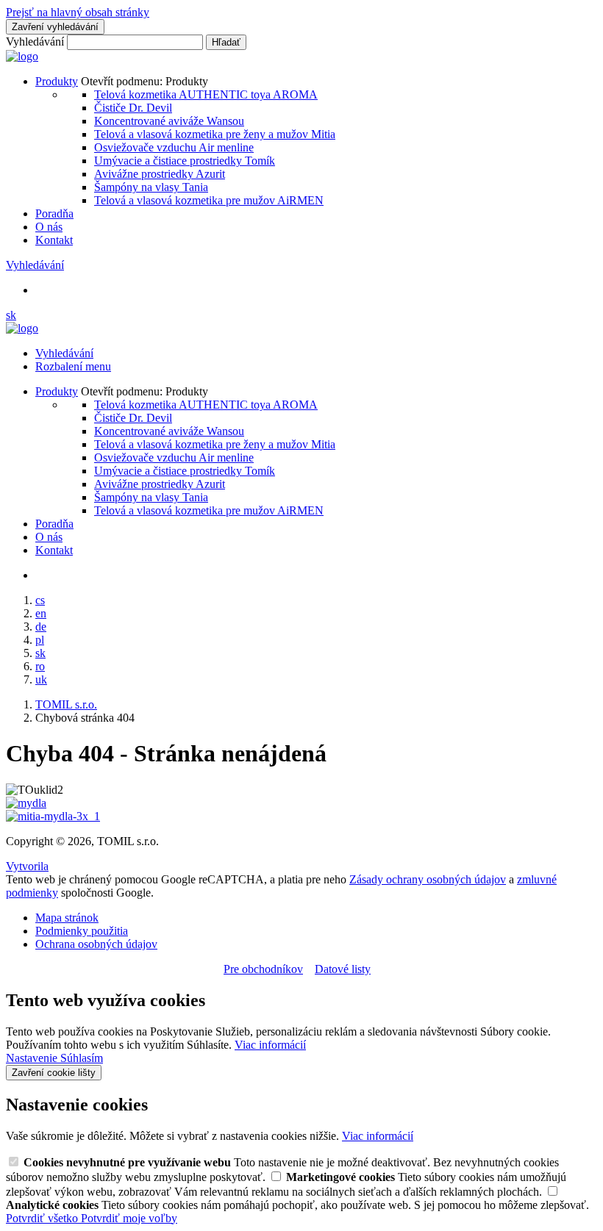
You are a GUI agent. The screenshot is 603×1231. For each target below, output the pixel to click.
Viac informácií (270, 1044)
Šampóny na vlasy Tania (151, 187)
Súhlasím (81, 1058)
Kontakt (54, 240)
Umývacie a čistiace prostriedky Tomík (184, 160)
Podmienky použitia (81, 931)
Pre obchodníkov (263, 969)
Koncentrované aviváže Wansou (169, 121)
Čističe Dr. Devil (133, 107)
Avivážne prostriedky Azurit (159, 174)
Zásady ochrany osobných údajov (427, 879)
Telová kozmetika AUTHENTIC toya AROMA (206, 94)
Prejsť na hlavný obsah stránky (77, 12)
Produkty (56, 81)
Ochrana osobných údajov (96, 944)
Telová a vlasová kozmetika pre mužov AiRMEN (209, 200)
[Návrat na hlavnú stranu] (22, 56)
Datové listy (343, 969)
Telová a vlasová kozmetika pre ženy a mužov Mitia (214, 134)
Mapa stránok (67, 917)
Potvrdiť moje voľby (129, 1218)
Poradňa (54, 213)
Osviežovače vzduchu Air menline (174, 147)
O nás (49, 226)
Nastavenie (33, 1058)
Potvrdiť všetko (43, 1218)
